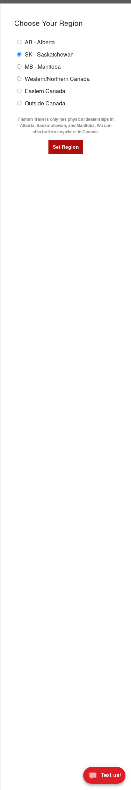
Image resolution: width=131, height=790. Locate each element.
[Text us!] (104, 776)
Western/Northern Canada (56, 78)
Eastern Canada (44, 90)
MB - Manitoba (41, 66)
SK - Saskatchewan (48, 54)
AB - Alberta (38, 41)
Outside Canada (44, 102)
